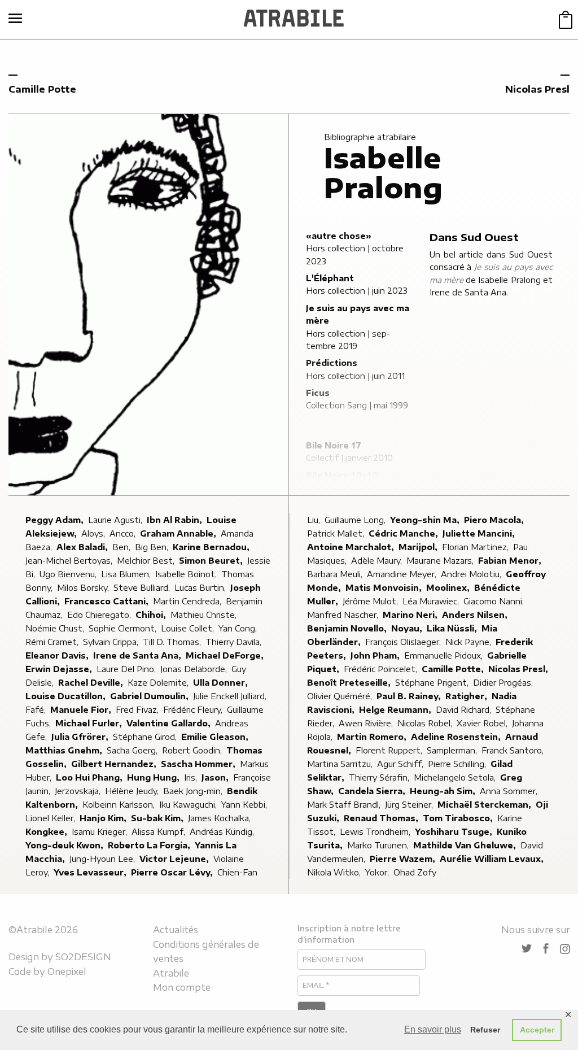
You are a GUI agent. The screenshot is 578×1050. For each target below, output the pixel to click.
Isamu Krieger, (100, 831)
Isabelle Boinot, (187, 574)
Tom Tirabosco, (459, 818)
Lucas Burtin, (201, 587)
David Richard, (464, 709)
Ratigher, (467, 696)
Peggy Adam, (55, 520)
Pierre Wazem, (403, 859)
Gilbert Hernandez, (115, 764)
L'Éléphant (330, 278)
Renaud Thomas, (382, 818)
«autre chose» (338, 236)
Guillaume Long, (356, 520)
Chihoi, (151, 615)
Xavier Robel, (483, 723)
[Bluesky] (526, 949)
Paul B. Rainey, (409, 696)
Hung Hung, (154, 777)
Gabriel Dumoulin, (150, 696)
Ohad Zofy (414, 872)
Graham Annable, (179, 533)
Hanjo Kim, (104, 818)
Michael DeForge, (226, 655)
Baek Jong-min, (194, 791)
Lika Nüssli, (453, 628)
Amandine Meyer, (403, 574)
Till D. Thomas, (173, 642)
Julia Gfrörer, (81, 737)
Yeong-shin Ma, (426, 520)
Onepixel (66, 971)
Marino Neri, (411, 615)
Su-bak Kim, (158, 818)
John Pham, (376, 655)
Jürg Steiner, (410, 804)
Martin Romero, (373, 737)
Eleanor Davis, (58, 655)
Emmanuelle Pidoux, (444, 655)
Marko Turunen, (379, 845)
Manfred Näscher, (343, 615)
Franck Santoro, (513, 750)
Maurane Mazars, (441, 560)
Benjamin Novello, (348, 628)
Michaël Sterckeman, (485, 804)
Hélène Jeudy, (133, 791)
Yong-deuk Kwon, (65, 845)
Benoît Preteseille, (350, 682)
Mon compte (182, 987)
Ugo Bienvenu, (69, 574)
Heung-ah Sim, (444, 791)
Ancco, (124, 533)
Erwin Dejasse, (59, 669)
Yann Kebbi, (245, 804)
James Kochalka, (220, 818)
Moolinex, (449, 587)
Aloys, (94, 533)
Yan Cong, (238, 628)
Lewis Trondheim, (376, 831)
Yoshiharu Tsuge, (454, 831)
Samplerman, (453, 750)
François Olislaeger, (404, 642)
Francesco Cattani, (107, 601)
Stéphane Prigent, (433, 682)
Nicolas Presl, (519, 669)
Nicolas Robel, (425, 723)
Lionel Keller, (51, 818)
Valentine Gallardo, (169, 723)
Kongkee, (47, 831)
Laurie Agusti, (116, 520)
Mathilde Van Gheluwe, (465, 845)
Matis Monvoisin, (384, 587)
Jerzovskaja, (79, 791)
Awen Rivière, (367, 723)
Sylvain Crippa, (112, 642)
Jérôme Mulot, (371, 601)
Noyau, (407, 628)
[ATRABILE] (294, 20)
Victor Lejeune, (175, 859)
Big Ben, (152, 547)
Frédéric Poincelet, (381, 669)
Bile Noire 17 (333, 445)
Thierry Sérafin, (380, 777)
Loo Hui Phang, (90, 777)
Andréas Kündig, (223, 831)
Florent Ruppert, (390, 750)
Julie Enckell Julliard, (231, 696)
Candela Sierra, (373, 791)
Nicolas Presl (537, 89)
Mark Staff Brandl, (345, 804)
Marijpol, (419, 547)
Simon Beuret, (212, 560)
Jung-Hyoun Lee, (103, 859)
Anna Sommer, (510, 791)
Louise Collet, (188, 628)
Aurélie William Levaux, (493, 859)
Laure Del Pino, (127, 669)
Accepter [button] (537, 1029)
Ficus (318, 393)
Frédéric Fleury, (194, 709)
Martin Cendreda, (188, 601)
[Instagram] (565, 948)
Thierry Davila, (234, 642)
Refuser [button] (485, 1029)
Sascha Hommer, (199, 764)
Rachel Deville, (91, 682)
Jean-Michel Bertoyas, (70, 560)
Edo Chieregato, (100, 615)
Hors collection (335, 248)
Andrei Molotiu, (472, 574)
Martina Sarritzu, (341, 764)
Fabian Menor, (511, 560)
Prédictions (331, 363)
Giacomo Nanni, (494, 601)
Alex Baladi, (83, 547)
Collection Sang (336, 405)
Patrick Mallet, (336, 533)
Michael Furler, (89, 723)
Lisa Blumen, (127, 574)
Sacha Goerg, (133, 750)
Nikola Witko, (335, 872)
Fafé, (36, 709)
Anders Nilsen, (476, 615)
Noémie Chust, (55, 628)
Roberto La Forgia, (150, 845)
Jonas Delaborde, (194, 669)
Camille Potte (42, 89)
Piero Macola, (495, 520)
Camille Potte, (454, 669)
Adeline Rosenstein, (457, 737)
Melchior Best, (147, 560)
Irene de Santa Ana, (138, 655)
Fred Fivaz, (138, 709)
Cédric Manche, (404, 533)
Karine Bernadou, (212, 547)
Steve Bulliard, (142, 587)
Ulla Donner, (221, 682)
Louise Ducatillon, (66, 696)
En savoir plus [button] (432, 1029)
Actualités (175, 929)
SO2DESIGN (83, 956)
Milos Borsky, (84, 587)
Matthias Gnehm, (64, 750)
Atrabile (171, 973)
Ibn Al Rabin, (175, 520)
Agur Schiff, (401, 764)
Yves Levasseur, (91, 872)
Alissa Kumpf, (159, 831)
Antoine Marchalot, (351, 547)
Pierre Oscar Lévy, (173, 872)
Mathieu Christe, (204, 615)
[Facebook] (545, 949)
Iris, (191, 777)
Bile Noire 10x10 (342, 475)
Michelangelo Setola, (456, 777)
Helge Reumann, (396, 709)
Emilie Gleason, (216, 737)
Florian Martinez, (476, 547)
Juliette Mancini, (480, 533)
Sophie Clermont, (124, 628)
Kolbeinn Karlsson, (119, 804)
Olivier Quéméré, (340, 696)
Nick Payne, (469, 642)
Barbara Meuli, (336, 574)
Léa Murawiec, (431, 601)
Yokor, (378, 872)
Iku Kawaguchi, (189, 804)
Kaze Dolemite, (159, 682)
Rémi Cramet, (53, 642)
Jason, (216, 777)
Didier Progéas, (504, 682)
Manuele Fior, (81, 709)
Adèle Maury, (377, 560)
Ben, (122, 547)
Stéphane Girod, (146, 737)
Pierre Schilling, (458, 764)
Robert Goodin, (193, 750)
